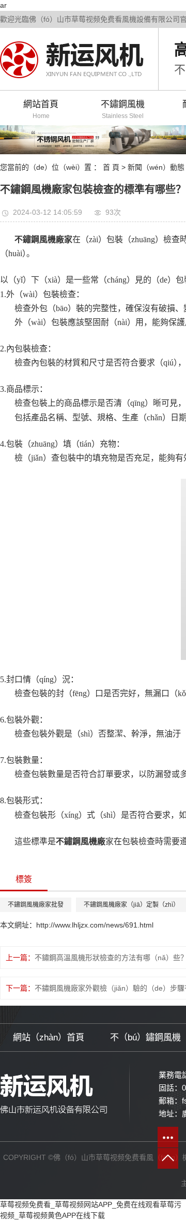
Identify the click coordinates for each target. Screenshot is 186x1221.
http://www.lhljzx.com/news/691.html (94, 925)
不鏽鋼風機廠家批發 (36, 904)
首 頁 (111, 167)
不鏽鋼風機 (123, 109)
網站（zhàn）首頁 (48, 1037)
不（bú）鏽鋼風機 (145, 1037)
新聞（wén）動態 (156, 167)
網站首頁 (40, 109)
